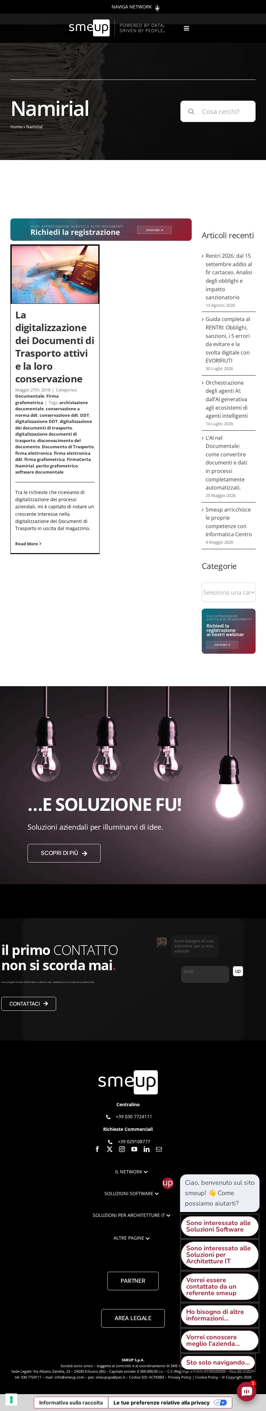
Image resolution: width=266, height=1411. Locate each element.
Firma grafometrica (37, 399)
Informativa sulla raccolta (71, 1402)
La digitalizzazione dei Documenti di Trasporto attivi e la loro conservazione (54, 346)
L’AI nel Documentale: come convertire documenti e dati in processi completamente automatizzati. (226, 462)
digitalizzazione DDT (36, 421)
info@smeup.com (69, 1377)
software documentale (39, 472)
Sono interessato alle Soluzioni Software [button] (218, 1226)
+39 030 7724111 (134, 1116)
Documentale (29, 396)
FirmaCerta (79, 459)
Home (16, 127)
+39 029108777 (134, 1141)
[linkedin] (147, 1149)
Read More (26, 544)
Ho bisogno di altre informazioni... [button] (215, 1315)
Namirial (24, 466)
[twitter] (110, 1149)
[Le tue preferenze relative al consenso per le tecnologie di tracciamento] (11, 1399)
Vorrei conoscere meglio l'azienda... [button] (213, 1340)
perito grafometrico (57, 466)
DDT (84, 415)
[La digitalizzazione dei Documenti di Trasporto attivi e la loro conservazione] (55, 274)
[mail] (159, 1149)
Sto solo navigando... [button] (218, 1362)
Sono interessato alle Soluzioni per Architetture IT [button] (218, 1255)
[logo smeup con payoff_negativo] (117, 22)
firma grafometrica (44, 459)
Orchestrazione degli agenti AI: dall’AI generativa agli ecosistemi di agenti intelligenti (227, 399)
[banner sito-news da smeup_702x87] (101, 221)
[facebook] (97, 1149)
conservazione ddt (59, 415)
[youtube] (134, 1149)
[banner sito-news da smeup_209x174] (229, 611)
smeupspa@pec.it (110, 1377)
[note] (220, 1193)
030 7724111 (31, 1377)
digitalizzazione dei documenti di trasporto (53, 424)
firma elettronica (33, 453)
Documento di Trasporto (68, 447)
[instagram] (122, 1149)
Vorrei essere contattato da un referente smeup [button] (211, 1286)
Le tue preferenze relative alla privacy (162, 1402)
